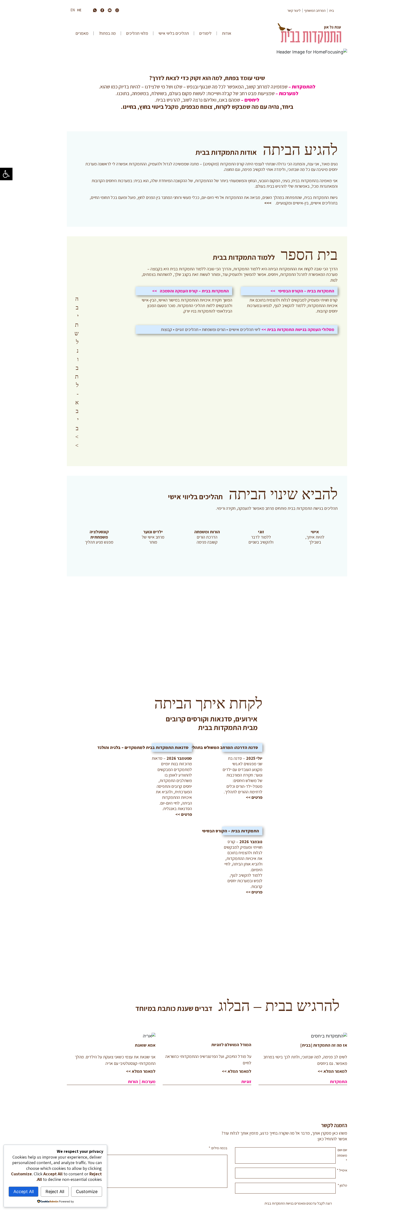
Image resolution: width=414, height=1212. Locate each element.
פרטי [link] (258, 797)
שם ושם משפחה (342, 1155)
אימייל (342, 1170)
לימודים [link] (205, 33)
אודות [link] (226, 33)
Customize (87, 1191)
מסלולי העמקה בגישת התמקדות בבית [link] (300, 329)
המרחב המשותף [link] (315, 10)
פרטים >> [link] (183, 814)
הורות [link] (133, 1081)
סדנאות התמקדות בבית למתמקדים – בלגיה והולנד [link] (143, 747)
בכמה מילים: (218, 1148)
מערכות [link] (148, 1081)
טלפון (342, 1185)
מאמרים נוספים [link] (93, 1099)
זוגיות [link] (246, 1081)
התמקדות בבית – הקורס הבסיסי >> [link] (302, 291)
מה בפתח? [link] (107, 33)
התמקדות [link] (338, 1081)
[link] (6, 174)
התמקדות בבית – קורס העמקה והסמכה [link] (194, 291)
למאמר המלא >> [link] (332, 1071)
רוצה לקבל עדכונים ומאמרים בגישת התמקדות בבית (298, 1203)
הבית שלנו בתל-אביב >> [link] (77, 319)
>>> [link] (267, 203)
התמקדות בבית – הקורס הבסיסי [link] (230, 831)
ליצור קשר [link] (294, 10)
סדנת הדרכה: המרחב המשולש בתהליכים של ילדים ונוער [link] (208, 747)
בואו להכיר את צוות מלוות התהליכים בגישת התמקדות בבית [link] (207, 593)
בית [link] (331, 10)
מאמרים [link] (81, 33)
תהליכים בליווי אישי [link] (173, 33)
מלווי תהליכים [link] (137, 33)
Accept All (23, 1191)
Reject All (55, 1191)
